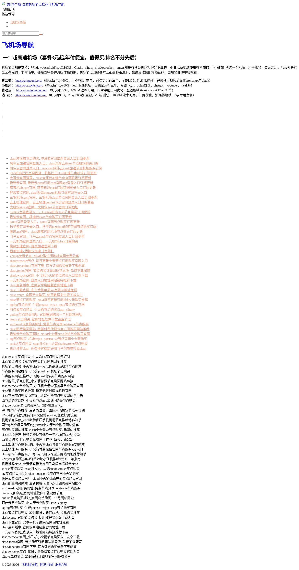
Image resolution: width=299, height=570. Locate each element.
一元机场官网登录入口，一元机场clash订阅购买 (44, 241)
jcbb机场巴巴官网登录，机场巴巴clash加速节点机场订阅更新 (53, 173)
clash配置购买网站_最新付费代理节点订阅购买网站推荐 (49, 329)
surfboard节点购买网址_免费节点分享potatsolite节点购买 (49, 324)
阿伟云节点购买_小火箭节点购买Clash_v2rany (42, 309)
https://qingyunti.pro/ (28, 80)
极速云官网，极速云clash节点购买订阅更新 (41, 217)
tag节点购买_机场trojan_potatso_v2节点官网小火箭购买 (48, 339)
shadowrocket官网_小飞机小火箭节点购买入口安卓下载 (49, 275)
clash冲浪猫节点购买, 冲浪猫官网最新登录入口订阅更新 (49, 158)
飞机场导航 (56, 4)
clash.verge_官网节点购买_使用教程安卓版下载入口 (46, 295)
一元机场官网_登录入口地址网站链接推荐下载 (43, 280)
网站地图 (46, 564)
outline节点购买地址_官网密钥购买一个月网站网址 (46, 314)
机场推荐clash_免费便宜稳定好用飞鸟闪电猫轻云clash (48, 348)
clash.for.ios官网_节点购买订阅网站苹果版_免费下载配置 (50, 270)
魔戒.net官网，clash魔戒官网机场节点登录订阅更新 (46, 231)
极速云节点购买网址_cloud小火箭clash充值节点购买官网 (50, 334)
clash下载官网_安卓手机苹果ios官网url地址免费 (43, 290)
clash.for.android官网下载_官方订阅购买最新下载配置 (47, 265)
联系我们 (61, 564)
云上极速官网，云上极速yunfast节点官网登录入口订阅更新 (52, 202)
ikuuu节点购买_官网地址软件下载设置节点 (40, 319)
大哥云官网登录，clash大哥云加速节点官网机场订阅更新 (50, 178)
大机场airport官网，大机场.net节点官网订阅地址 (44, 207)
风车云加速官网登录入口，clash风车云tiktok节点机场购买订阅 (54, 163)
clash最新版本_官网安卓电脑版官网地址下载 (41, 285)
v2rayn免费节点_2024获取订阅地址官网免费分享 (44, 256)
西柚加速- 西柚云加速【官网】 (32, 251)
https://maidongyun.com (31, 90)
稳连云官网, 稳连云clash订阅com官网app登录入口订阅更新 (51, 183)
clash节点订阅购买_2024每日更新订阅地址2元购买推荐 (49, 300)
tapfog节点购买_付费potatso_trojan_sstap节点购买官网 (47, 304)
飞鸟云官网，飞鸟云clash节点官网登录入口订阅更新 (47, 236)
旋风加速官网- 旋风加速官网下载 (33, 246)
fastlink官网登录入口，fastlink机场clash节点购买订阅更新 (50, 212)
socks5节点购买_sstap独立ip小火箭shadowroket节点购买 (49, 343)
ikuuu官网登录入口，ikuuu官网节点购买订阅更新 (45, 222)
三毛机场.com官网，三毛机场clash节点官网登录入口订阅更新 (53, 197)
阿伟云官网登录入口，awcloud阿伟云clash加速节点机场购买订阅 (56, 168)
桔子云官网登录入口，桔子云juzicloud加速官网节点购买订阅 (53, 226)
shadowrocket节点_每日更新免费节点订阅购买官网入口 (49, 261)
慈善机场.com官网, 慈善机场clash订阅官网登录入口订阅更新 (53, 187)
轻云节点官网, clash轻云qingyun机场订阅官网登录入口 (48, 192)
